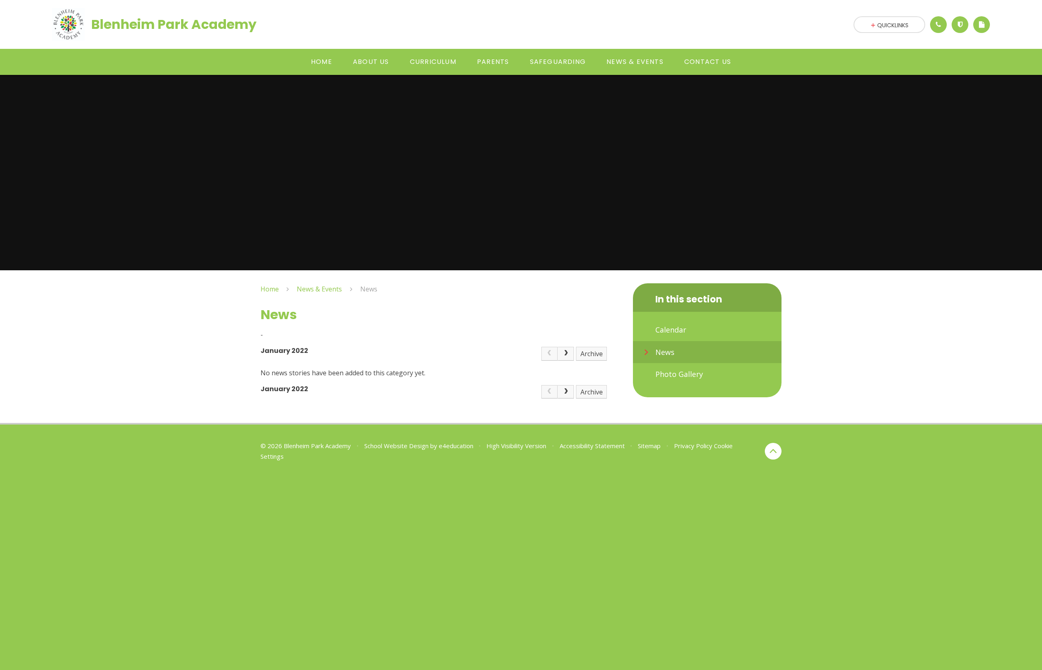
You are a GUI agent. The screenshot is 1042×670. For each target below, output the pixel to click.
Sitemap (649, 446)
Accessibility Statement (592, 446)
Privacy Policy (693, 446)
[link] (549, 354)
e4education (456, 446)
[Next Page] (566, 354)
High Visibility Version (516, 446)
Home (269, 289)
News (368, 289)
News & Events (319, 289)
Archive (591, 353)
